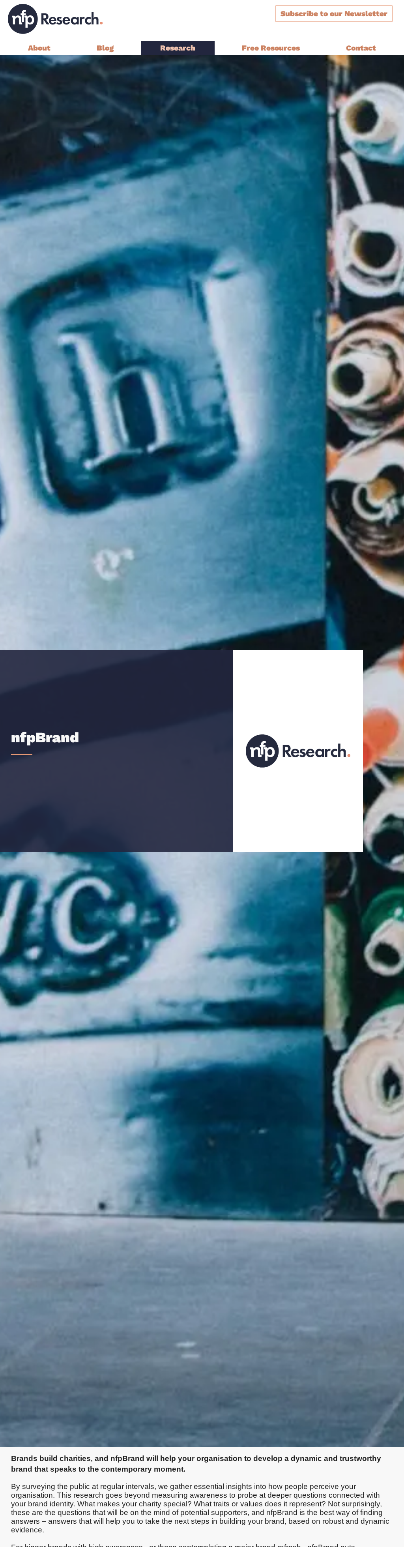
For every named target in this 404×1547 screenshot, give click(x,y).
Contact (361, 47)
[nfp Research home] (55, 19)
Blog (105, 47)
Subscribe (334, 13)
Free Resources (271, 47)
